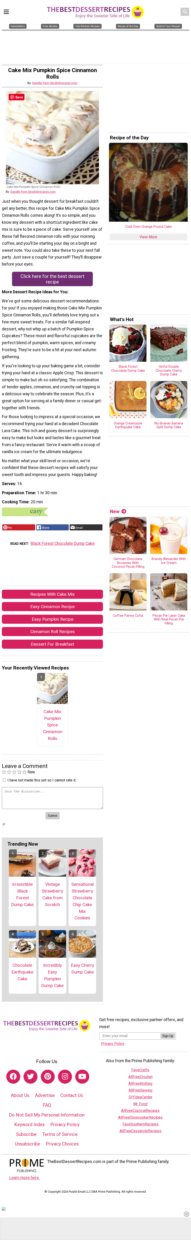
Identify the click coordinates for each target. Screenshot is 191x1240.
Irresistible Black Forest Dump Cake (22, 894)
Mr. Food (140, 1104)
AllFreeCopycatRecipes (140, 1110)
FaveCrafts (140, 1070)
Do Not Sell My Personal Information (47, 1115)
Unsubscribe (27, 1144)
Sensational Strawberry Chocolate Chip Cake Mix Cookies (82, 901)
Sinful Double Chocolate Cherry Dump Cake (169, 370)
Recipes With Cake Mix (52, 594)
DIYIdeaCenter (140, 1097)
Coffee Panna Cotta (128, 616)
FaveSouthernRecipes (140, 1124)
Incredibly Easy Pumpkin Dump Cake (52, 975)
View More (148, 237)
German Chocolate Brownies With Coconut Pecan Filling (128, 563)
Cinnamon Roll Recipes (52, 631)
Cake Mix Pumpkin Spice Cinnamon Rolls (52, 725)
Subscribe (26, 1134)
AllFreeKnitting (140, 1083)
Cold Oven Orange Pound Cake (148, 227)
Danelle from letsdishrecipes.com (54, 83)
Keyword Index (29, 1124)
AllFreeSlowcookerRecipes (140, 1117)
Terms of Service (60, 1134)
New (114, 511)
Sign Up (167, 1036)
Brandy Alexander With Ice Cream (169, 561)
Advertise (45, 1095)
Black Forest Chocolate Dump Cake (63, 543)
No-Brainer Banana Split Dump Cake (168, 425)
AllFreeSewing (140, 1090)
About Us (20, 1095)
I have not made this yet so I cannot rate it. (41, 780)
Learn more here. (24, 1177)
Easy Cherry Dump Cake (82, 969)
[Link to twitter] (31, 1077)
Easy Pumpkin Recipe (52, 619)
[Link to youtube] (82, 1077)
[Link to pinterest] (48, 1077)
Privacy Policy (64, 1124)
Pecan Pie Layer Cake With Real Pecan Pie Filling (169, 619)
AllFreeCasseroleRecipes (140, 1131)
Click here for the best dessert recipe (52, 279)
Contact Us (71, 1095)
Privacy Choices (62, 1144)
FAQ (47, 1105)
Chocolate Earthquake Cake (22, 972)
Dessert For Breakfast (52, 644)
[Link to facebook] (13, 1077)
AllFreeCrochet (140, 1077)
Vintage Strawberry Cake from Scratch (52, 894)
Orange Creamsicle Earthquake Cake (128, 425)
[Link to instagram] (65, 1077)
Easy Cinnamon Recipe (52, 606)
